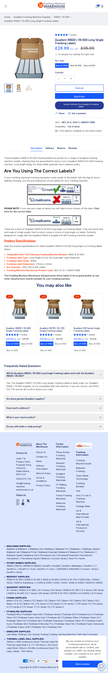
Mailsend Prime (29, 552)
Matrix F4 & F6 (14, 603)
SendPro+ (12, 569)
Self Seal (81, 634)
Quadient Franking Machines (61, 477)
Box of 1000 (62, 66)
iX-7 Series (31, 593)
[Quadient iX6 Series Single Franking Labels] (88, 309)
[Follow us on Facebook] (22, 500)
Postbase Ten (39, 627)
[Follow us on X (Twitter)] (28, 500)
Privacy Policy (43, 485)
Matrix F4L (29, 603)
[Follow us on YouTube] (17, 503)
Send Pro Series (77, 558)
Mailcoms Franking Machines (61, 506)
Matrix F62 (80, 600)
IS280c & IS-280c (28, 590)
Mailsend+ (90, 552)
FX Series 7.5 (43, 607)
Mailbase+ (76, 549)
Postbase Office (70, 617)
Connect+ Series (89, 569)
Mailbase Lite (36, 549)
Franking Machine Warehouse (53, 667)
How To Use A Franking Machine (83, 498)
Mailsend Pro (76, 552)
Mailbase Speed (91, 549)
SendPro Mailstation (72, 566)
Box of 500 (76, 66)
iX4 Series (56, 590)
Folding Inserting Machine (62, 634)
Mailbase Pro (62, 549)
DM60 (10, 566)
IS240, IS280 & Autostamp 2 (21, 582)
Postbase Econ (84, 614)
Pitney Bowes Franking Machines (63, 455)
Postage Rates (83, 506)
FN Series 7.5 (84, 603)
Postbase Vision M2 (32, 614)
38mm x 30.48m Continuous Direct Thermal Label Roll (46, 648)
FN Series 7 (69, 603)
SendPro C (89, 566)
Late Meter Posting (16, 634)
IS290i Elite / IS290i (88, 579)
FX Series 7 (29, 607)
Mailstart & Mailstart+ (17, 549)
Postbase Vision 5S (89, 617)
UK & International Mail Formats (82, 513)
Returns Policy (43, 473)
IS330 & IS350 (44, 582)
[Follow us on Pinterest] (22, 503)
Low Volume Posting (37, 634)
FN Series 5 (56, 603)
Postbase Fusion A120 (19, 627)
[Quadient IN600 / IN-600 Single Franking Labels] (20, 309)
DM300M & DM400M (68, 569)
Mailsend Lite (13, 552)
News (39, 461)
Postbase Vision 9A (64, 624)
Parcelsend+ (13, 558)
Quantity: (59, 72)
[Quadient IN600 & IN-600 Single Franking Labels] (54, 220)
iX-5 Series (86, 590)
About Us (41, 452)
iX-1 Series (12, 590)
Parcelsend (85, 555)
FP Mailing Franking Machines (61, 487)
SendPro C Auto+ (46, 569)
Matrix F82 (93, 600)
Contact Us (41, 456)
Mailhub (45, 558)
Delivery (50, 148)
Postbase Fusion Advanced (90, 624)
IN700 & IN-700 (69, 579)
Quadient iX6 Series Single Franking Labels (87, 329)
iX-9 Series (97, 593)
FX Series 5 (15, 607)
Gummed (92, 634)
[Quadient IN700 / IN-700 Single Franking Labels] (54, 309)
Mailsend (63, 552)
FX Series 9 (57, 607)
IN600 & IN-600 (50, 579)
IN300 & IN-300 (15, 579)
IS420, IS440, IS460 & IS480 (68, 582)
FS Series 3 (42, 603)
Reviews (72, 148)
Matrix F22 (42, 600)
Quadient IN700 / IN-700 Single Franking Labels (52, 329)
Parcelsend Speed (30, 558)
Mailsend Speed (14, 555)
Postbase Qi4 (54, 617)
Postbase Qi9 (20, 624)
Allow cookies (82, 664)
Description (37, 148)
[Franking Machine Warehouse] (51, 6)
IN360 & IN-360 (32, 579)
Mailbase (49, 549)
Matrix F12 (29, 600)
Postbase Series (52, 614)
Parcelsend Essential (67, 555)
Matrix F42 (67, 600)
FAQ (78, 491)
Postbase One (55, 627)
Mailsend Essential (48, 552)
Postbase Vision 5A (16, 620)
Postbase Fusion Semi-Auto (31, 617)
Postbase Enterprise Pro (41, 624)
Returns (61, 148)
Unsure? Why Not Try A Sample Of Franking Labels (81, 105)
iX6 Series (99, 590)
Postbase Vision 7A (74, 620)
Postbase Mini (14, 614)
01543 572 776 (23, 479)
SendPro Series (14, 572)
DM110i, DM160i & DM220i (28, 566)
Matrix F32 (54, 600)
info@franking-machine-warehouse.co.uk (24, 486)
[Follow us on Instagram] (17, 500)
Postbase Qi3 (68, 614)
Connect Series (59, 558)
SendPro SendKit (51, 566)
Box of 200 (90, 66)
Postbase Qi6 (34, 620)
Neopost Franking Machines (61, 466)
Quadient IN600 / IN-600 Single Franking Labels (18, 329)
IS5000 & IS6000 (94, 582)
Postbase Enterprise (53, 620)
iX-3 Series (44, 590)
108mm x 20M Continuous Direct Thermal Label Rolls (33, 641)
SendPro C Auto (27, 569)
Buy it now (79, 96)
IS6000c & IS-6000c (79, 593)
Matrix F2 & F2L (14, 600)
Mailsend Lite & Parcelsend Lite (39, 555)
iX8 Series (44, 593)
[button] (97, 6)
